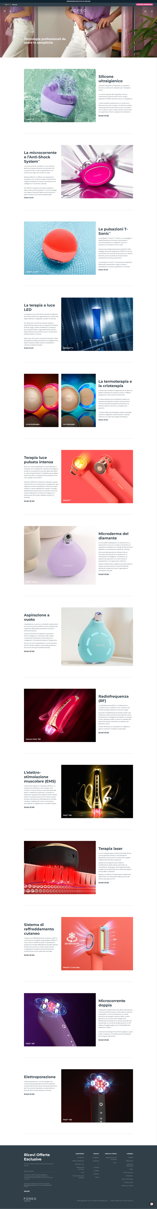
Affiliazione (129, 1161)
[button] (151, 1204)
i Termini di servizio (45, 1185)
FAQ (82, 1172)
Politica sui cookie (127, 1185)
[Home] (78, 12)
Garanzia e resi (79, 1164)
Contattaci (80, 1157)
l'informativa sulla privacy (31, 1185)
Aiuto (115, 1162)
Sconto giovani (128, 1172)
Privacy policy (128, 1182)
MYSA (131, 1169)
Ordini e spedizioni (78, 1161)
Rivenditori (129, 1176)
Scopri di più (103, 116)
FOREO (130, 1157)
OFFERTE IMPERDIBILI (144, 4)
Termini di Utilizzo (127, 1179)
